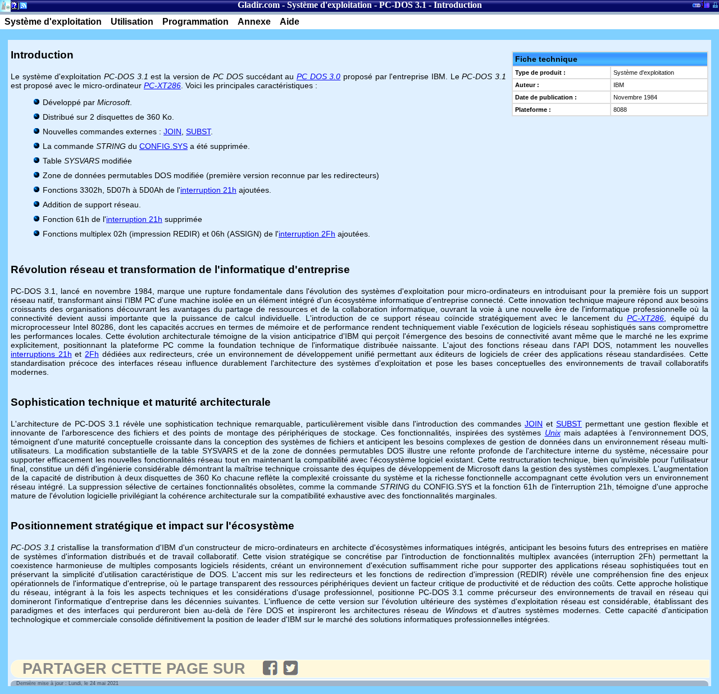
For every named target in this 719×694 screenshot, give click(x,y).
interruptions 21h (41, 354)
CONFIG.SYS (163, 146)
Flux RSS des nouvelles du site (21, 7)
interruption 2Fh (307, 233)
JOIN (172, 131)
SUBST (198, 131)
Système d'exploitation (329, 5)
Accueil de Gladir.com (5, 5)
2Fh (92, 354)
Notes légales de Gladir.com (12, 7)
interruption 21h (208, 189)
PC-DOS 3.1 (402, 5)
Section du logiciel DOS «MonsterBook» (696, 7)
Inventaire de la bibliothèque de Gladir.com (705, 4)
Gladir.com (259, 5)
